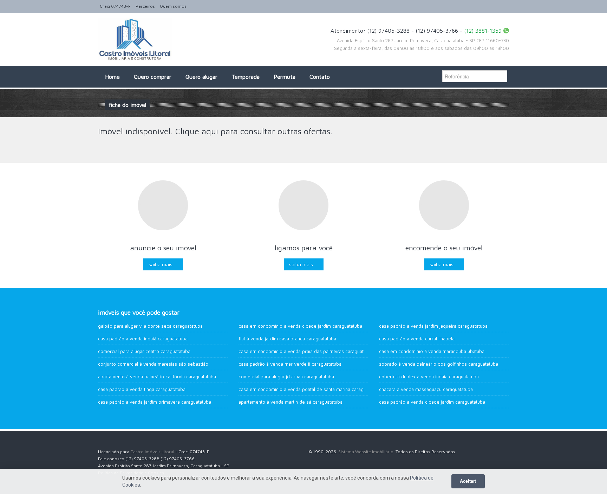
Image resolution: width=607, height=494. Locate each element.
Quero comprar (152, 76)
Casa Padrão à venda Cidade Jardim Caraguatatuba (432, 402)
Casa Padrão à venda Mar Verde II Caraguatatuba (290, 364)
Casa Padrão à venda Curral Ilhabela (417, 338)
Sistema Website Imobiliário (365, 451)
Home (112, 76)
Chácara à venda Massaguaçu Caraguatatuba (426, 389)
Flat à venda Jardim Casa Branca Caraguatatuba (287, 338)
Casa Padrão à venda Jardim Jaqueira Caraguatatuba (433, 326)
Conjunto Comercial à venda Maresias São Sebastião (153, 364)
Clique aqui (196, 131)
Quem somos (173, 6)
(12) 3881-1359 (483, 30)
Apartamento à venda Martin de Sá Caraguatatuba (290, 402)
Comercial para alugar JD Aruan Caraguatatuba (286, 376)
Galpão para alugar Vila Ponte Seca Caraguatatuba (150, 326)
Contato (319, 76)
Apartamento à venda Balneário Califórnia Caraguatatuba (157, 376)
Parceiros (145, 6)
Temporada (245, 76)
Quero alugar (201, 76)
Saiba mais (160, 264)
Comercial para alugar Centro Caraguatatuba (144, 351)
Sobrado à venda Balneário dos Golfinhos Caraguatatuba (438, 364)
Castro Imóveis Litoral (152, 451)
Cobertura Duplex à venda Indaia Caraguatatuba (429, 376)
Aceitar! (468, 481)
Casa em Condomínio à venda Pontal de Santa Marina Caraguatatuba (310, 389)
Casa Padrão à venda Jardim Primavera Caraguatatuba (154, 402)
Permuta (284, 76)
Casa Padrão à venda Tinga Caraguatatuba (141, 389)
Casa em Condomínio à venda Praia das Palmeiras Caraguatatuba (307, 351)
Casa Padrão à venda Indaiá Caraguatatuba (143, 338)
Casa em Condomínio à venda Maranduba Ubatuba (431, 351)
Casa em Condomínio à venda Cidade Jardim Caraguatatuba (300, 326)
